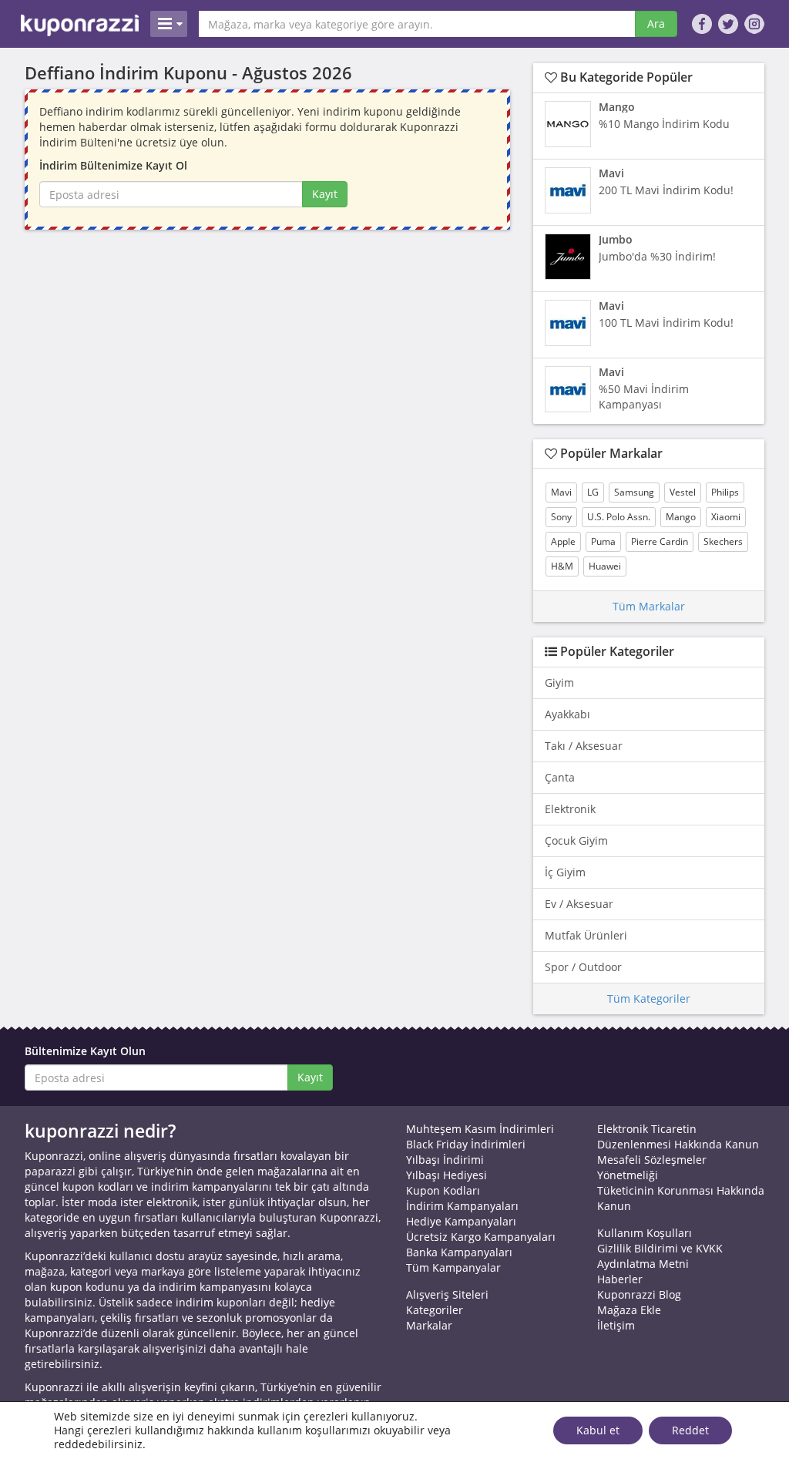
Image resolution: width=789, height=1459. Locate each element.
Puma (603, 541)
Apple (563, 541)
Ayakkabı (567, 714)
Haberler (620, 1279)
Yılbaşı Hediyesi (446, 1175)
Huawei (605, 566)
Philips (725, 492)
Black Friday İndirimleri (465, 1144)
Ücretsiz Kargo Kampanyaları (481, 1236)
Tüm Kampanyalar (453, 1267)
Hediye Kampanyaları (461, 1221)
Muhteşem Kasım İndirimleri (480, 1128)
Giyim (559, 682)
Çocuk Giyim (576, 840)
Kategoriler (434, 1310)
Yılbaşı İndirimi (445, 1159)
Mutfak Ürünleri (586, 935)
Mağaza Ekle (629, 1310)
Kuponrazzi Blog (639, 1294)
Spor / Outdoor (583, 967)
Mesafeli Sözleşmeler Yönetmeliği (652, 1167)
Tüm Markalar (649, 606)
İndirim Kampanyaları (462, 1205)
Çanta (560, 777)
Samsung (634, 492)
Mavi (561, 492)
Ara (656, 23)
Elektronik (570, 809)
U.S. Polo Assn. (618, 516)
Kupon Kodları (443, 1190)
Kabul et (597, 1430)
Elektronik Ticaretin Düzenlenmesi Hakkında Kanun (678, 1136)
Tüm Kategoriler (648, 998)
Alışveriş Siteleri (447, 1294)
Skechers (723, 541)
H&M (562, 566)
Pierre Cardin (659, 541)
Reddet (690, 1430)
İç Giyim (565, 872)
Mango (681, 516)
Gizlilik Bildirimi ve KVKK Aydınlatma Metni (660, 1256)
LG (593, 492)
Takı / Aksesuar (584, 745)
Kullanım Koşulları (644, 1232)
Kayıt (324, 194)
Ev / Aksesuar (579, 903)
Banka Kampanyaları (459, 1252)
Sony (561, 516)
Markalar (429, 1325)
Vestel (683, 492)
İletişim (616, 1325)
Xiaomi (725, 516)
